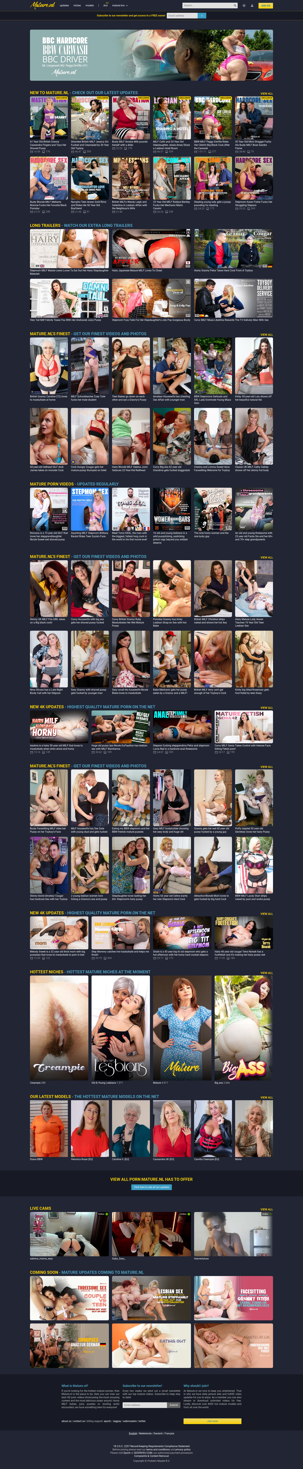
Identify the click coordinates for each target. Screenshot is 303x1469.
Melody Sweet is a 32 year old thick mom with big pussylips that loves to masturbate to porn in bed (57, 953)
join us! (265, 5)
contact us (79, 1421)
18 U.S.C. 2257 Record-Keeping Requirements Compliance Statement (151, 1446)
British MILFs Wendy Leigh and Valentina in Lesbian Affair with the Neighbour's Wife (129, 205)
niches (77, 5)
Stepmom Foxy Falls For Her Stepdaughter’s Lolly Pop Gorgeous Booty (151, 319)
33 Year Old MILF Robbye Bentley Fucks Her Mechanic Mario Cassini (171, 205)
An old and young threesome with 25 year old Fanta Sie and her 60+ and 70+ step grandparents (254, 536)
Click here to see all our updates (151, 1187)
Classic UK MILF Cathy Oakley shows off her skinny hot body (252, 468)
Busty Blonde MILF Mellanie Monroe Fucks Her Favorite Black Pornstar (48, 205)
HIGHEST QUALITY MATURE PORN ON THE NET (111, 706)
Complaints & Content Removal (151, 1455)
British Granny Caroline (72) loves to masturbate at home (48, 398)
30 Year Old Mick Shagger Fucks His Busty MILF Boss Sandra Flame (253, 145)
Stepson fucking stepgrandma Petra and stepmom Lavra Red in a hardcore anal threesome (181, 747)
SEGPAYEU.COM (143, 1452)
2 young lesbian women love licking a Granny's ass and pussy (89, 897)
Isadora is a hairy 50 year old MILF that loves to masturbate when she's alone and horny (56, 747)
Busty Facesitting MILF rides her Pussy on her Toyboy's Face (48, 830)
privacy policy (183, 1449)
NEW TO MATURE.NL (49, 92)
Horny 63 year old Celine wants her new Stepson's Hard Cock (170, 897)
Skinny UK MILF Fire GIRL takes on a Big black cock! (47, 621)
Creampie (35, 1082)
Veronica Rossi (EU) (82, 1159)
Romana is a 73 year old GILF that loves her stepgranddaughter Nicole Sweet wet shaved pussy (49, 536)
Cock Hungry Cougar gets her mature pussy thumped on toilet (88, 468)
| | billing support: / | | (104, 1421)
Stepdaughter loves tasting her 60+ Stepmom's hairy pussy (129, 897)
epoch (107, 1421)
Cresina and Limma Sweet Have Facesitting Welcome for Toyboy (212, 468)
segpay (117, 1421)
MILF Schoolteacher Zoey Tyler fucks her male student (88, 398)
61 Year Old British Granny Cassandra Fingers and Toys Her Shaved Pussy (48, 145)
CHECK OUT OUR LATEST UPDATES (105, 92)
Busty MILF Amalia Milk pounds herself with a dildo (130, 143)
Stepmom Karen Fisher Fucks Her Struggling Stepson (253, 203)
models (90, 5)
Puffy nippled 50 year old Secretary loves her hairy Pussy (252, 830)
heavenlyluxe (201, 1258)
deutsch (158, 1433)
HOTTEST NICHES (46, 972)
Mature (157, 1082)
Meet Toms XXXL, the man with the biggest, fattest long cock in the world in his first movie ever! (129, 536)
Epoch (127, 1452)
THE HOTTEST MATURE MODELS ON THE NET (116, 1096)
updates (64, 5)
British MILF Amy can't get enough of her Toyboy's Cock (210, 691)
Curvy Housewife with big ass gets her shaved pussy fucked (87, 621)
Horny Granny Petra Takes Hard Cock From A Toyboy (223, 270)
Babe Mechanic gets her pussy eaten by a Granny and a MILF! (170, 691)
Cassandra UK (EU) (163, 1159)
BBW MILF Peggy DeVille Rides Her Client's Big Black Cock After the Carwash (212, 145)
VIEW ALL (267, 93)
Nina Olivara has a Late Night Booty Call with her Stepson (46, 691)
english (133, 1433)
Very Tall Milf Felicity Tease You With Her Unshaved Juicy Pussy (65, 319)
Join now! (212, 1421)
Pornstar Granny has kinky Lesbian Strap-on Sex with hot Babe (169, 622)
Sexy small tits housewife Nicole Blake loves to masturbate (130, 691)
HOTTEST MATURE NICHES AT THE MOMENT (109, 972)
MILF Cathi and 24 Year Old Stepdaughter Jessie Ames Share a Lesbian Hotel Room (171, 145)
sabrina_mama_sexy (41, 1258)
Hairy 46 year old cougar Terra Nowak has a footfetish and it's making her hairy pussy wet (240, 953)
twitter (142, 1421)
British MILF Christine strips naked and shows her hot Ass (210, 621)
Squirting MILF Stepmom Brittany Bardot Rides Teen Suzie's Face (89, 535)
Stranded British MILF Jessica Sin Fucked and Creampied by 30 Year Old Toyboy (90, 145)
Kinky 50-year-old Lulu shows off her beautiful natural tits (253, 398)
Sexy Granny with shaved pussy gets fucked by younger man (88, 691)
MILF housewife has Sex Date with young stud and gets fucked (89, 830)
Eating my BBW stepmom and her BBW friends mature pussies (130, 830)
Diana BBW (36, 1159)
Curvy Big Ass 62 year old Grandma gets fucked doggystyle (171, 468)
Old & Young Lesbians (104, 1082)
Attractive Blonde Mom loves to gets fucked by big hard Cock (211, 897)
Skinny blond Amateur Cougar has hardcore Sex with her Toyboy (49, 897)
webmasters (130, 1421)
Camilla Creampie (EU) (206, 1159)
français (169, 1433)
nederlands (145, 1433)
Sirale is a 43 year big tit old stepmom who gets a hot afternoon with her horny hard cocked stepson (180, 953)
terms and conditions (158, 1449)
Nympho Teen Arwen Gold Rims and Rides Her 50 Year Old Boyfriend (88, 205)
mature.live (120, 5)
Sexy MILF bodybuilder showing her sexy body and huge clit (171, 830)
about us (66, 1421)
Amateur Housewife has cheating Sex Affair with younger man (171, 398)
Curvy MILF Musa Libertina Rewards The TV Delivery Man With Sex (231, 319)
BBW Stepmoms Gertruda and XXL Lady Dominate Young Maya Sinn (212, 400)
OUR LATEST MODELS (50, 1096)
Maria (238, 1159)
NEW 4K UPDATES (47, 706)
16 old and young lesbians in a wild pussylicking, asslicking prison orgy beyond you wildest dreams (170, 538)
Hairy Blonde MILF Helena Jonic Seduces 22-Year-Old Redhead (130, 468)
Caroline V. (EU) (120, 1159)
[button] (270, 1030)
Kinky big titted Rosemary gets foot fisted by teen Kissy (252, 691)
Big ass (219, 1082)
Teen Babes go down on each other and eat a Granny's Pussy (129, 398)
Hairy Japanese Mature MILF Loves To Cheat (137, 270)
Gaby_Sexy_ (118, 1258)
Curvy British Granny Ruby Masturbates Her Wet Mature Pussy (128, 622)
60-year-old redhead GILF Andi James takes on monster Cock (47, 468)
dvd (105, 5)
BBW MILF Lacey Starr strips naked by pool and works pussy (252, 897)
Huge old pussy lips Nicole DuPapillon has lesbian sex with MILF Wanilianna (119, 747)
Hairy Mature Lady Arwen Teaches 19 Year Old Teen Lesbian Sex (249, 622)
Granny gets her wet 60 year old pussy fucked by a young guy (211, 830)
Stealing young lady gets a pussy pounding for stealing (212, 203)
